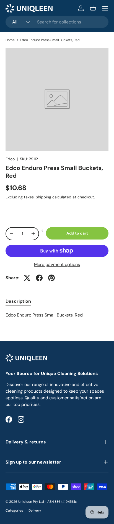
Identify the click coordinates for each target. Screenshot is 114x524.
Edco (10, 158)
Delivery (34, 510)
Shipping (43, 197)
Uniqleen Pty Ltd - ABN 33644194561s (47, 501)
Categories (14, 510)
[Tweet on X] (27, 278)
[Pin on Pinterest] (51, 278)
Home (10, 40)
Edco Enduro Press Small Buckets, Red (50, 40)
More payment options (57, 264)
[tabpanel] (57, 315)
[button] (93, 8)
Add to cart (77, 233)
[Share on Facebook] (39, 278)
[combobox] (57, 22)
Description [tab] (18, 301)
